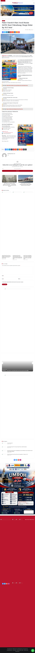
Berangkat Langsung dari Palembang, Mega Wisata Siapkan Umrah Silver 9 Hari (16, 0)
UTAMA (3, 20)
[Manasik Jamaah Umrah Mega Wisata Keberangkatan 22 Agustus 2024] (4, 455)
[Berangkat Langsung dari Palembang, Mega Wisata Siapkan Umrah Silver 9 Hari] (14, 613)
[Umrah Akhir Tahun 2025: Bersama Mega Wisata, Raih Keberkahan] (4, 448)
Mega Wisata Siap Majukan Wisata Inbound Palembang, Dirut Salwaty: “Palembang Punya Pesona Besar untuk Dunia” (28, 257)
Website (19, 278)
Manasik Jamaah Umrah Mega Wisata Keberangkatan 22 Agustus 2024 (17, 454)
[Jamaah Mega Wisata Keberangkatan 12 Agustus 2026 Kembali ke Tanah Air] (14, 550)
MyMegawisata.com (6, 29)
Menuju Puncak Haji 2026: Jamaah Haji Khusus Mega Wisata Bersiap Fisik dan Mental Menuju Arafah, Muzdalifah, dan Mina (17, 257)
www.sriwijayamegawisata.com (8, 132)
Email (3, 278)
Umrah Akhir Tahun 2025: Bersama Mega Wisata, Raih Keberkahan (17, 446)
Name (3, 275)
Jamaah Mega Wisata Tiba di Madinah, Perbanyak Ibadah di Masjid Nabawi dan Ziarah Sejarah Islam (6, 256)
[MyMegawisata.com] (17, 3)
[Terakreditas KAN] (4, 444)
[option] (17, 363)
